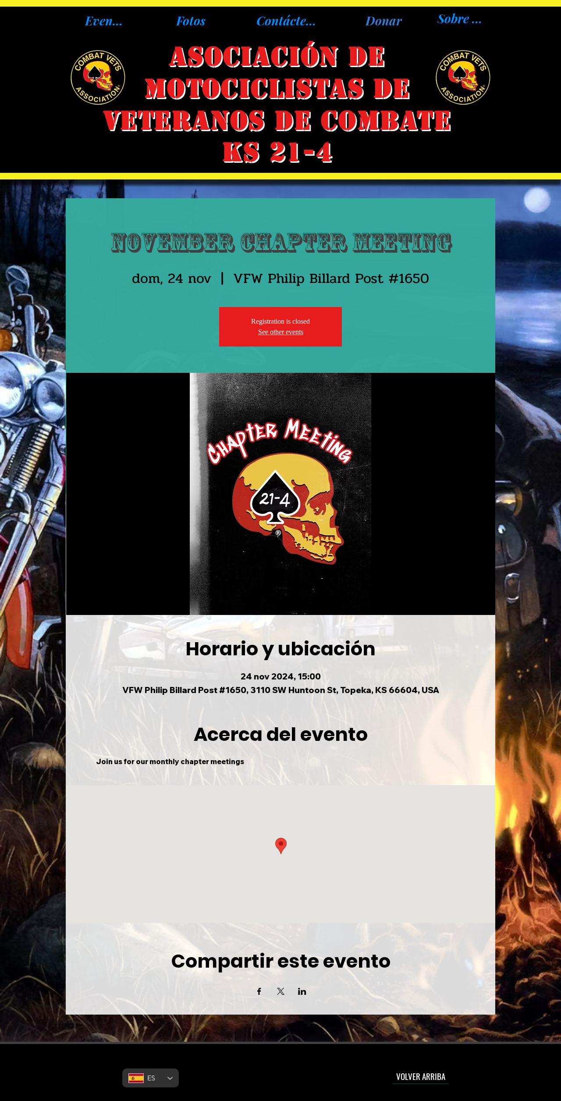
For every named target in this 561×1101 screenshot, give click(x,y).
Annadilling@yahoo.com (279, 1071)
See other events (280, 332)
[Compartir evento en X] (281, 991)
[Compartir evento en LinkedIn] (302, 991)
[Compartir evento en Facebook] (259, 991)
